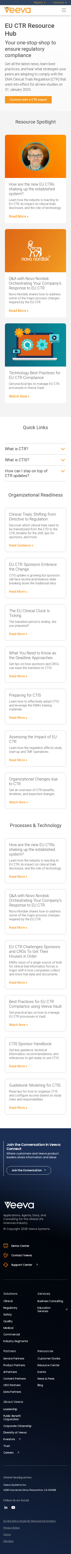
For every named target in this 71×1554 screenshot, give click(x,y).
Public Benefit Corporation (12, 1417)
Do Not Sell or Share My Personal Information (29, 1521)
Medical (8, 1328)
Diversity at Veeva (15, 1432)
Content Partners (14, 1379)
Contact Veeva (21, 1255)
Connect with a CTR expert (28, 99)
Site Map (8, 1541)
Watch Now (18, 396)
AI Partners (10, 1372)
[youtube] (13, 1508)
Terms (7, 1534)
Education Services (43, 1309)
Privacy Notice (11, 1527)
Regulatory (10, 1308)
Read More (17, 216)
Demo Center (20, 1246)
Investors (9, 1439)
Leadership (10, 1409)
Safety (7, 1314)
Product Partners (14, 1365)
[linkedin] (6, 1508)
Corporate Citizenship (17, 1426)
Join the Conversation (26, 1170)
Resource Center (48, 1365)
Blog (40, 1385)
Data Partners (12, 1392)
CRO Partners (12, 1385)
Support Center (21, 1265)
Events (41, 1372)
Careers (8, 1453)
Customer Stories (48, 1358)
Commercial (11, 1334)
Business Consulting (50, 1301)
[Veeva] (32, 10)
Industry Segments (15, 1341)
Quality (8, 1321)
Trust (6, 1446)
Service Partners (13, 1358)
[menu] (40, 2)
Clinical (8, 1301)
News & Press (45, 1379)
